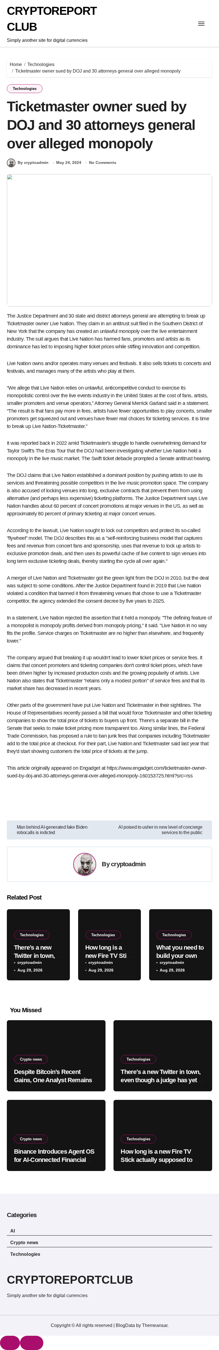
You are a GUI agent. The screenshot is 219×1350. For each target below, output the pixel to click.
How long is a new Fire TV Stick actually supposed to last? (156, 1159)
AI (12, 1230)
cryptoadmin (128, 864)
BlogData (125, 1325)
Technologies (24, 89)
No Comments (102, 162)
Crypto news (31, 1059)
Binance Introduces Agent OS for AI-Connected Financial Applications (54, 1159)
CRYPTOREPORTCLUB (70, 1279)
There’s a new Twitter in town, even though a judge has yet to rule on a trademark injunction (162, 1080)
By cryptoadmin (33, 162)
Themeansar (154, 1325)
